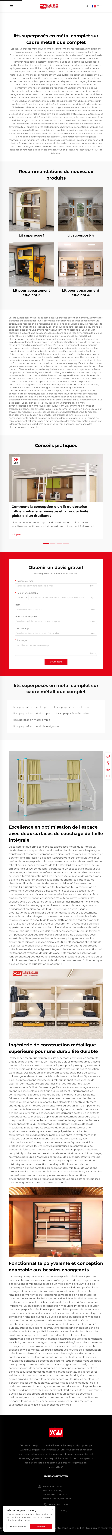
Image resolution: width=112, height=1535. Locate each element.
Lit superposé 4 (80, 235)
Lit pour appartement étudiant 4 (80, 292)
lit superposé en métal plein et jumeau (37, 726)
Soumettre (56, 661)
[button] (46, 543)
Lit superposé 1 (31, 235)
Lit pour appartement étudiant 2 (31, 292)
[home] (49, 6)
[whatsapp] (108, 769)
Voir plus (16, 534)
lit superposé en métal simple (31, 713)
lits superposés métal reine (72, 713)
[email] (108, 776)
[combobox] (22, 597)
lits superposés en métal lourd (72, 707)
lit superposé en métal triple (30, 707)
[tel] (108, 763)
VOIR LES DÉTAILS (31, 209)
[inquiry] (108, 756)
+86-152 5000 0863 (58, 1504)
